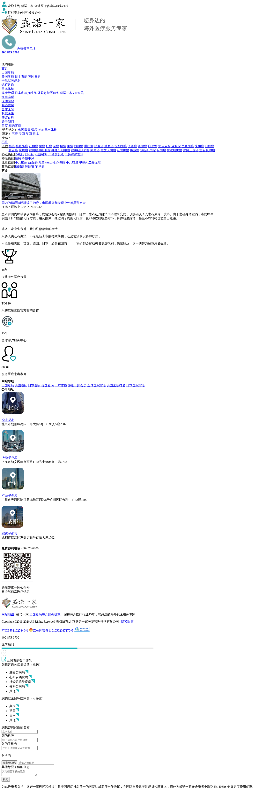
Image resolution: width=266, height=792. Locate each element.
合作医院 (8, 109)
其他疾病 (8, 166)
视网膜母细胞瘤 (40, 150)
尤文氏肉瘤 (108, 150)
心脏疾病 (8, 154)
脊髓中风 (28, 158)
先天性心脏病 (55, 162)
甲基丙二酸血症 (90, 162)
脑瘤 (63, 146)
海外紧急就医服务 (46, 93)
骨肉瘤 (161, 150)
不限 (15, 133)
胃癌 (42, 146)
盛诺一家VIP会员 (72, 93)
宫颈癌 (142, 146)
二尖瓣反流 (56, 154)
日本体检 (8, 88)
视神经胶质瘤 (80, 150)
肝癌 (49, 146)
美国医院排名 (116, 385)
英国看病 (34, 76)
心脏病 (19, 154)
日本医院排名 (135, 385)
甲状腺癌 (187, 146)
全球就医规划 (11, 80)
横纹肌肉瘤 (174, 150)
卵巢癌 (152, 146)
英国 (29, 133)
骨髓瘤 (176, 146)
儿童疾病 (8, 162)
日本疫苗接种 (24, 93)
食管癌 (13, 150)
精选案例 (8, 105)
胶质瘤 (23, 150)
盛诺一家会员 (77, 385)
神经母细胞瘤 (60, 150)
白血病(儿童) (37, 162)
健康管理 (8, 93)
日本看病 (21, 76)
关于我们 (8, 121)
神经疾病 (8, 158)
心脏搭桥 (41, 154)
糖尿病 (19, 166)
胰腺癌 (99, 146)
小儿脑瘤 (21, 162)
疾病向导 (8, 101)
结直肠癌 (22, 146)
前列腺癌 (121, 146)
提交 (5, 779)
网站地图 (8, 614)
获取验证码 (9, 762)
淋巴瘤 (88, 146)
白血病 (78, 146)
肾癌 (56, 146)
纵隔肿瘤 (123, 150)
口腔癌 (209, 146)
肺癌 (12, 146)
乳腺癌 (33, 146)
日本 (36, 133)
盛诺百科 (8, 117)
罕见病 (39, 166)
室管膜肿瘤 (207, 150)
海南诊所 (8, 97)
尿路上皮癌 (191, 150)
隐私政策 (127, 621)
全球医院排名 (96, 385)
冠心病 (29, 154)
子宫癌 (132, 146)
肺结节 (29, 166)
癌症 (5, 146)
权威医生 (8, 113)
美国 (22, 133)
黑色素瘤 (164, 146)
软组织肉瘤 (148, 150)
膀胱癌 (109, 146)
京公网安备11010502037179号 (53, 630)
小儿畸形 (72, 162)
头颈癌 (199, 146)
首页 (5, 68)
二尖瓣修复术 (74, 154)
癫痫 (18, 158)
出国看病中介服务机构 (45, 614)
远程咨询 (8, 84)
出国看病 (8, 72)
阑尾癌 (95, 150)
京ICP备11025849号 (15, 630)
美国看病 (8, 76)
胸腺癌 (134, 150)
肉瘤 (70, 146)
